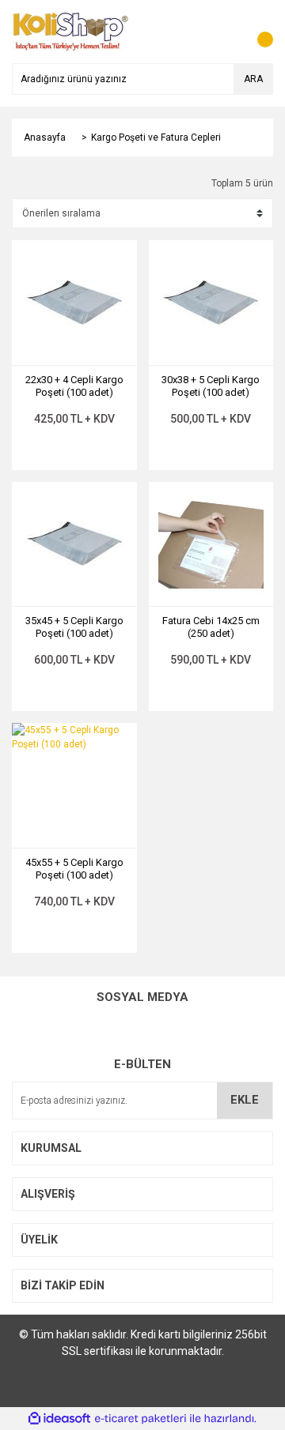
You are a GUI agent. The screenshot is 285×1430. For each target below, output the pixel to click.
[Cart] (257, 31)
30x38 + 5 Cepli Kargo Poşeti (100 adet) (211, 386)
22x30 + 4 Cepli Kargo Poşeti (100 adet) (74, 386)
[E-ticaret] (140, 1418)
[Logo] (70, 30)
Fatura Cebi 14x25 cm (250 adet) (211, 627)
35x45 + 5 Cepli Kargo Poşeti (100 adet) (74, 627)
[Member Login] (225, 31)
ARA (253, 79)
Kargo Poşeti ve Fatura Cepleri (156, 137)
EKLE (244, 1100)
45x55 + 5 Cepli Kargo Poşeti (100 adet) (74, 868)
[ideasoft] (59, 1418)
